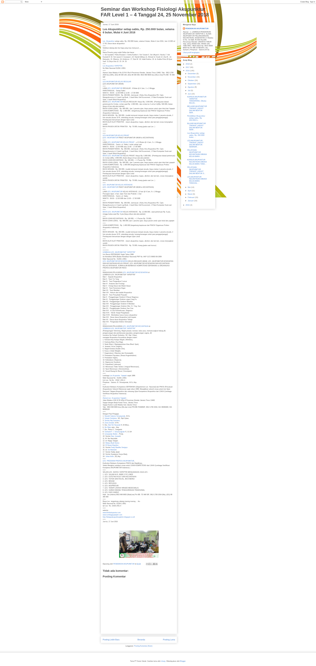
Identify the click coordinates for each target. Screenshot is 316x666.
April (190, 191)
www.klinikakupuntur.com (112, 512)
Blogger (182, 661)
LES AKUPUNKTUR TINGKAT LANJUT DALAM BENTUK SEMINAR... (195, 144)
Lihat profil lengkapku (191, 52)
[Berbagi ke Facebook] (154, 564)
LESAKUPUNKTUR (115, 88)
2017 (188, 67)
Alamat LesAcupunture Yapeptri (115, 398)
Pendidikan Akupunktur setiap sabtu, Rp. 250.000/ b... (196, 118)
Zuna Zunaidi (109, 423)
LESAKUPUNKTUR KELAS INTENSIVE (118, 185)
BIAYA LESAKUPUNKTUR (113, 156)
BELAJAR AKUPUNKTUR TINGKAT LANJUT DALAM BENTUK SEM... (197, 109)
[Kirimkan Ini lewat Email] (147, 564)
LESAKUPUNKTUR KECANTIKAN (135, 326)
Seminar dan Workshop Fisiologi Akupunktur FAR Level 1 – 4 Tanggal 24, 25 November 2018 (155, 11)
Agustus (191, 87)
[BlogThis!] (149, 564)
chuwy (163, 661)
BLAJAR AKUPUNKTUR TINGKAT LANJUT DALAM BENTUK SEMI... (196, 126)
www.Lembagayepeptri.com (112, 515)
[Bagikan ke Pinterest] (156, 564)
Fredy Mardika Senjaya (119, 447)
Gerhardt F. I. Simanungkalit (115, 432)
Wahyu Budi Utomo (112, 443)
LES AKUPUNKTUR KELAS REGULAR (117, 82)
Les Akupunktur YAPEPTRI (112, 66)
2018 (188, 64)
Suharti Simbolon (111, 418)
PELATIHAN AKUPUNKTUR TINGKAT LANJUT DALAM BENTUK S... (196, 170)
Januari (191, 201)
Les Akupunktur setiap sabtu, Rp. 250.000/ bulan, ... (196, 135)
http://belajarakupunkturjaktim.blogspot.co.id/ (119, 517)
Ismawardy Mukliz (111, 434)
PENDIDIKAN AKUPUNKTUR (196, 28)
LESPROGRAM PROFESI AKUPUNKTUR (118, 461)
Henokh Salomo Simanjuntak (115, 416)
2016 (188, 71)
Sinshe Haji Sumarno (112, 420)
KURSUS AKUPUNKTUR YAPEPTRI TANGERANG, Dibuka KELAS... (196, 100)
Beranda (141, 640)
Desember (192, 74)
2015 (188, 205)
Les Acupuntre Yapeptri (118, 375)
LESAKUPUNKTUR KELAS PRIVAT (121, 142)
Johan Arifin (109, 456)
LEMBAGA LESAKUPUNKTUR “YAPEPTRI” (119, 252)
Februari (191, 197)
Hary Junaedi (115, 436)
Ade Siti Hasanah (114, 425)
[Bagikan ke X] (152, 564)
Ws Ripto (108, 427)
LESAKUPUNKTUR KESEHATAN (115, 261)
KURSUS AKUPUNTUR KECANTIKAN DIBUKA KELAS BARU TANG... (197, 162)
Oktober (191, 80)
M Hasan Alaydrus (111, 445)
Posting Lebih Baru (111, 640)
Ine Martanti (112, 450)
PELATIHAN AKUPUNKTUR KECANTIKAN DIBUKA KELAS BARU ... (197, 153)
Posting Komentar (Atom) (143, 646)
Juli (189, 90)
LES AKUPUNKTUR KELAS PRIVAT (116, 135)
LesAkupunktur (108, 41)
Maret (190, 194)
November (192, 77)
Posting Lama (169, 640)
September (192, 84)
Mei (189, 187)
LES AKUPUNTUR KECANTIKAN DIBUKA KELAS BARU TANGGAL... (197, 180)
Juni (189, 94)
